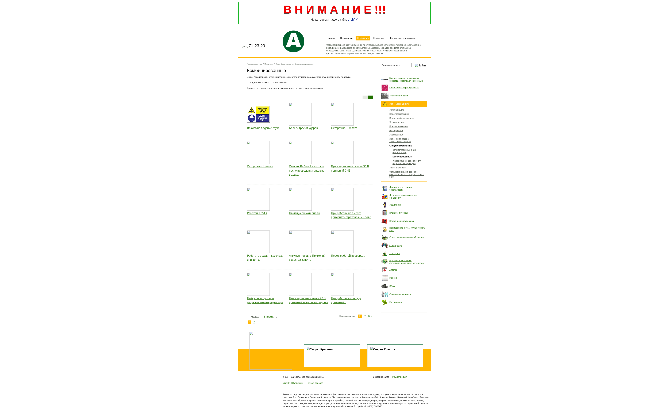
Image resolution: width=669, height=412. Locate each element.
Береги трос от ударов (303, 128)
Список (365, 97)
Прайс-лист (379, 38)
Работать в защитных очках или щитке (265, 257)
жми (353, 19)
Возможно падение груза (263, 128)
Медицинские (396, 130)
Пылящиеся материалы (304, 213)
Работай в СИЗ (257, 213)
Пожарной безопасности (401, 118)
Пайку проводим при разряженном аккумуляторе (265, 300)
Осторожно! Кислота (344, 128)
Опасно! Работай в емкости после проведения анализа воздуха (306, 170)
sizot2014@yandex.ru (293, 383)
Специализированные (304, 64)
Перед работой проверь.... (348, 255)
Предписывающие (398, 126)
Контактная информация (403, 38)
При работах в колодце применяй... (346, 300)
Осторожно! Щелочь (260, 166)
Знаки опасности (397, 168)
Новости (330, 38)
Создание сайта (381, 377)
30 (365, 316)
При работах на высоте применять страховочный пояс (351, 215)
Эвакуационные (397, 122)
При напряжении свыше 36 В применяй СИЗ (350, 168)
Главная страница (244, 38)
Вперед (269, 316)
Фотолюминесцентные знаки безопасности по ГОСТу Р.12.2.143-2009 (406, 174)
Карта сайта (251, 38)
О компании (346, 38)
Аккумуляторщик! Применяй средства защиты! (307, 257)
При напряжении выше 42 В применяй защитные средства (308, 300)
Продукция (363, 38)
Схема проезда (315, 383)
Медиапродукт (399, 377)
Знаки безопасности (284, 64)
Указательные (396, 135)
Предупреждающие (399, 114)
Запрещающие (396, 110)
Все (370, 316)
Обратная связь (257, 38)
